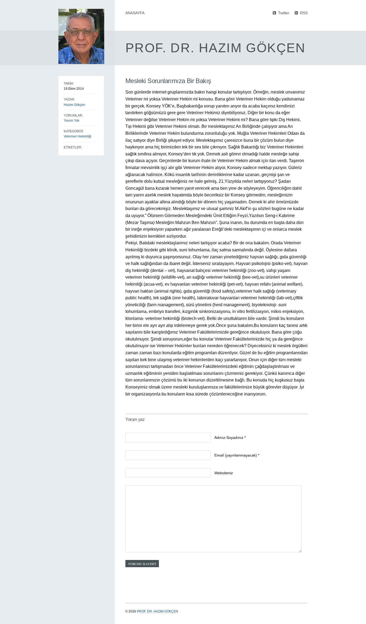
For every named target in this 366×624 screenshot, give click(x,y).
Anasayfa (134, 13)
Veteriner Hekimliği (77, 136)
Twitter (283, 13)
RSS (304, 13)
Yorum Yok (71, 120)
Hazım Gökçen (74, 105)
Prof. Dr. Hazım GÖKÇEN (157, 611)
